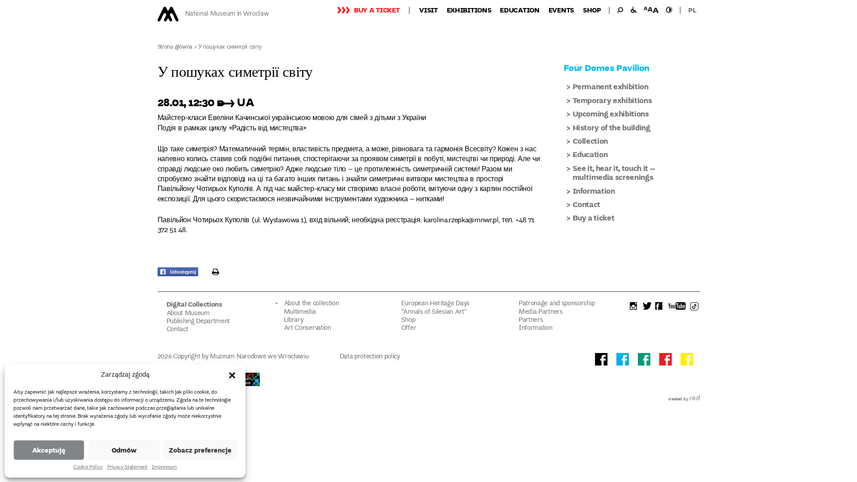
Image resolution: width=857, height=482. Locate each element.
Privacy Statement (127, 468)
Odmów (124, 450)
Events (561, 10)
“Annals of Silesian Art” (434, 312)
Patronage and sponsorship (557, 303)
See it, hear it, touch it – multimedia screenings (614, 172)
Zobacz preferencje (200, 450)
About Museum (188, 313)
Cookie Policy (88, 468)
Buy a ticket (376, 10)
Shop (592, 10)
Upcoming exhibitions (611, 113)
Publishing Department (198, 321)
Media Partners (541, 312)
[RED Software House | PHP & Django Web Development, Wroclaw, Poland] (695, 399)
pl (692, 10)
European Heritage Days (435, 303)
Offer (408, 328)
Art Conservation (307, 328)
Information (594, 190)
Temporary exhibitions (612, 100)
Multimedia (300, 312)
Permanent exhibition (611, 86)
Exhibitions (469, 10)
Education (519, 10)
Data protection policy (370, 356)
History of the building (611, 127)
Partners (531, 320)
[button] (232, 375)
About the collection (311, 303)
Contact (587, 204)
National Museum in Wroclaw (227, 14)
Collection (590, 140)
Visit (428, 10)
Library (294, 320)
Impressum (164, 468)
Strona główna (175, 47)
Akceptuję (49, 450)
